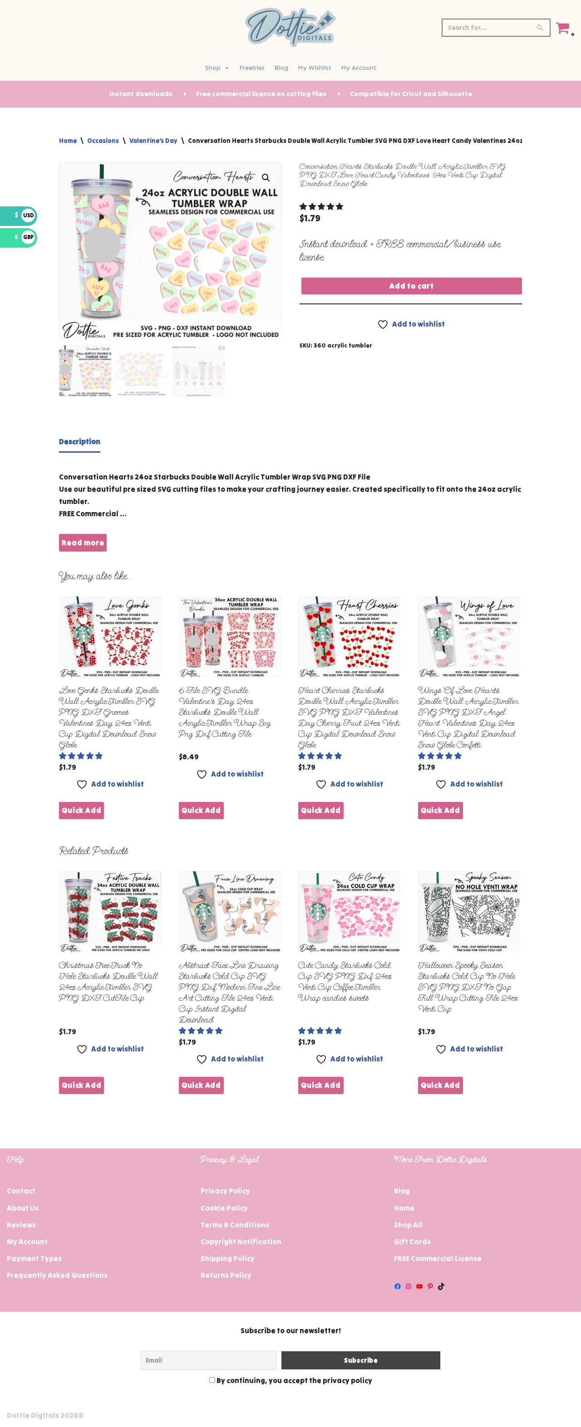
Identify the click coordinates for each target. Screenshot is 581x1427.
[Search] (540, 28)
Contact (21, 1190)
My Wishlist (314, 68)
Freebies (252, 68)
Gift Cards (412, 1241)
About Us (23, 1207)
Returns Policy (226, 1275)
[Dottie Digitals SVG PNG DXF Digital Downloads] (290, 27)
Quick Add (81, 810)
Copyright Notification (241, 1241)
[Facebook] (397, 1286)
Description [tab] (79, 441)
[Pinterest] (430, 1286)
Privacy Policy (225, 1190)
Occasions (103, 141)
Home (68, 141)
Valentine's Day (153, 141)
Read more (83, 542)
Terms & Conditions (235, 1224)
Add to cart (411, 285)
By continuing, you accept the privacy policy (293, 1380)
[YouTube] (419, 1286)
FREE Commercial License (438, 1258)
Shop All (408, 1224)
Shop (213, 68)
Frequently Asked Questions (57, 1275)
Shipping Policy (228, 1258)
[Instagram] (408, 1286)
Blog (281, 68)
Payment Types (34, 1258)
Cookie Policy (224, 1207)
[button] (266, 178)
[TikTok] (441, 1286)
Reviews (21, 1224)
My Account (358, 68)
